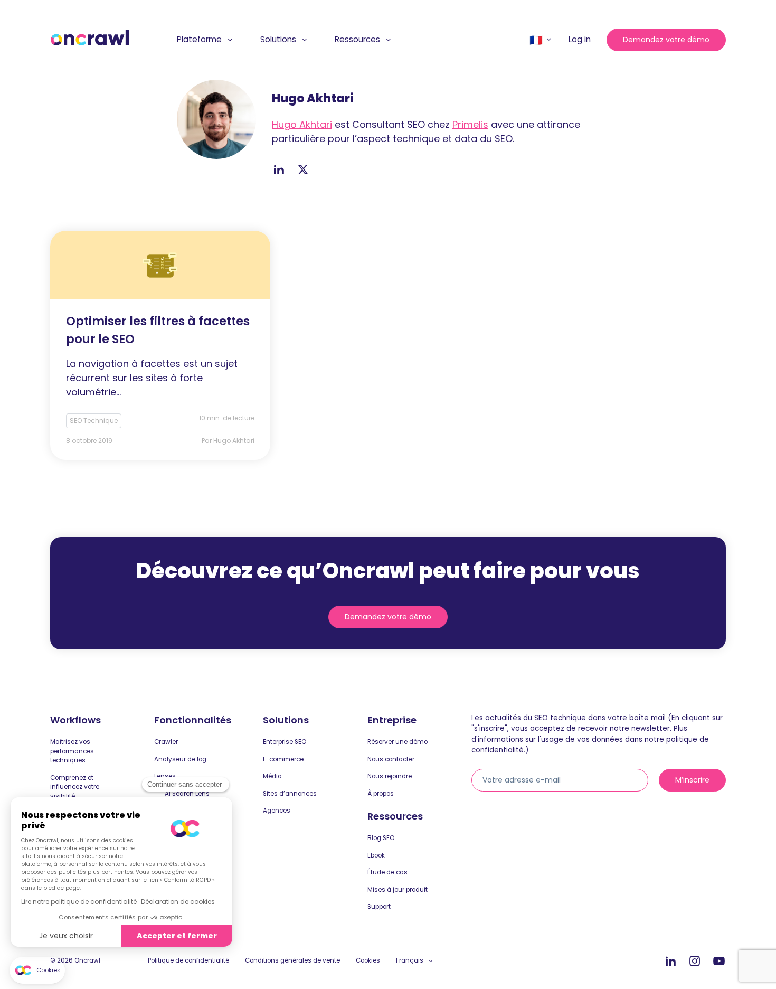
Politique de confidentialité (188, 960)
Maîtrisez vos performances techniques (72, 751)
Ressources (357, 39)
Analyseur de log (180, 759)
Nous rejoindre (389, 776)
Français (409, 960)
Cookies (368, 960)
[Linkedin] (670, 961)
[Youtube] (719, 961)
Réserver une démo (397, 742)
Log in (580, 39)
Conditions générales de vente (292, 960)
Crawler (166, 742)
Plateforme (199, 39)
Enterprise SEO (284, 742)
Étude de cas (387, 872)
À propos (380, 793)
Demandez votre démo (666, 39)
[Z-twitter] (303, 169)
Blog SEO (380, 838)
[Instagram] (695, 961)
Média (272, 776)
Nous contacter (390, 759)
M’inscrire (692, 780)
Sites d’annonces (290, 793)
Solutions (278, 39)
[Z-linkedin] (279, 169)
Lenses (165, 776)
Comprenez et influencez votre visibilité (74, 787)
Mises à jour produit (397, 890)
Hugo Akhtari (302, 124)
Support (379, 906)
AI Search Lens (187, 793)
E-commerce (283, 759)
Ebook (376, 855)
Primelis (470, 124)
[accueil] (89, 37)
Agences (276, 810)
